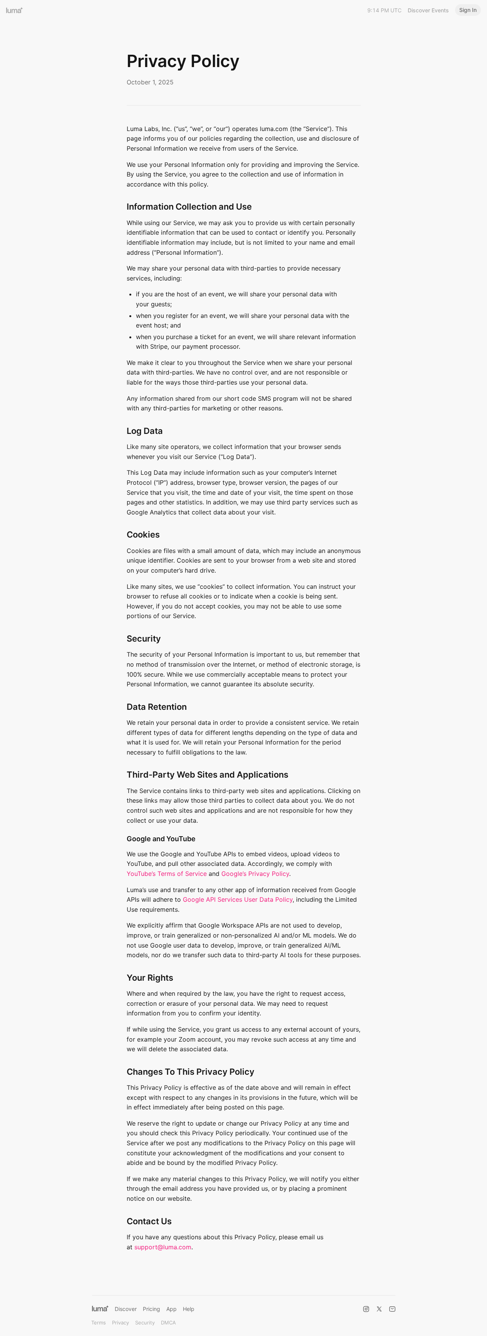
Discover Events (428, 10)
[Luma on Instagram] (366, 1309)
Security (145, 1322)
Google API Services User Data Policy (238, 899)
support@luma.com (162, 1247)
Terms (98, 1322)
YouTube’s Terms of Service (167, 873)
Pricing (151, 1309)
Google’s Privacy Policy (255, 873)
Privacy (120, 1322)
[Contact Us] (392, 1309)
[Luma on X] (379, 1309)
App (171, 1309)
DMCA (168, 1322)
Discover (126, 1309)
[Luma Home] (14, 10)
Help (188, 1309)
